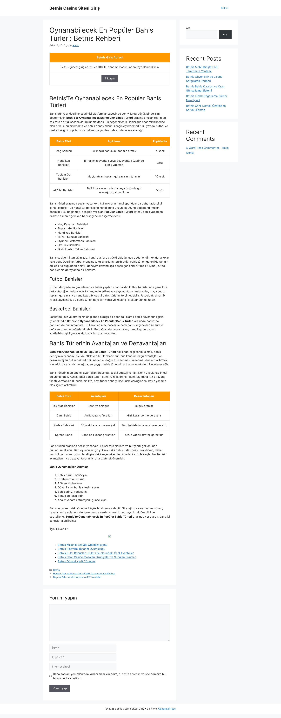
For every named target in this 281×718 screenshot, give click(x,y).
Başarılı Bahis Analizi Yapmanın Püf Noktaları (77, 577)
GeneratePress (167, 708)
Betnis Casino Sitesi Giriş (74, 8)
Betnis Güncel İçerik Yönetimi (76, 561)
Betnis (224, 8)
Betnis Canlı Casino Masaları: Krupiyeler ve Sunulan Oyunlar (97, 557)
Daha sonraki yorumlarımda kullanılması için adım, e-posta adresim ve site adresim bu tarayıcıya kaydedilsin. (109, 676)
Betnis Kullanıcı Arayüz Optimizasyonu (82, 544)
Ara (188, 28)
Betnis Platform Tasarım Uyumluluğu (81, 548)
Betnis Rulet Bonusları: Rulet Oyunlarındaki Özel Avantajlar (96, 553)
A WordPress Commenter (202, 147)
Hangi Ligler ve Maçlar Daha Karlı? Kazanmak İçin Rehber (84, 573)
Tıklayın (110, 78)
